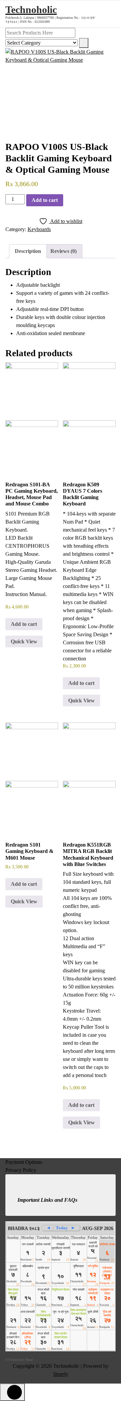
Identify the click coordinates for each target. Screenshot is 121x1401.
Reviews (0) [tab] (63, 251)
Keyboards (39, 229)
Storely (60, 1374)
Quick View (24, 641)
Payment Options (23, 1162)
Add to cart (45, 200)
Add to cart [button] (24, 624)
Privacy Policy (20, 1170)
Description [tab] (28, 251)
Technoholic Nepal (20, 1359)
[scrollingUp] (12, 1392)
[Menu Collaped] (109, 13)
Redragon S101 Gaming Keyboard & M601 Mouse (29, 851)
